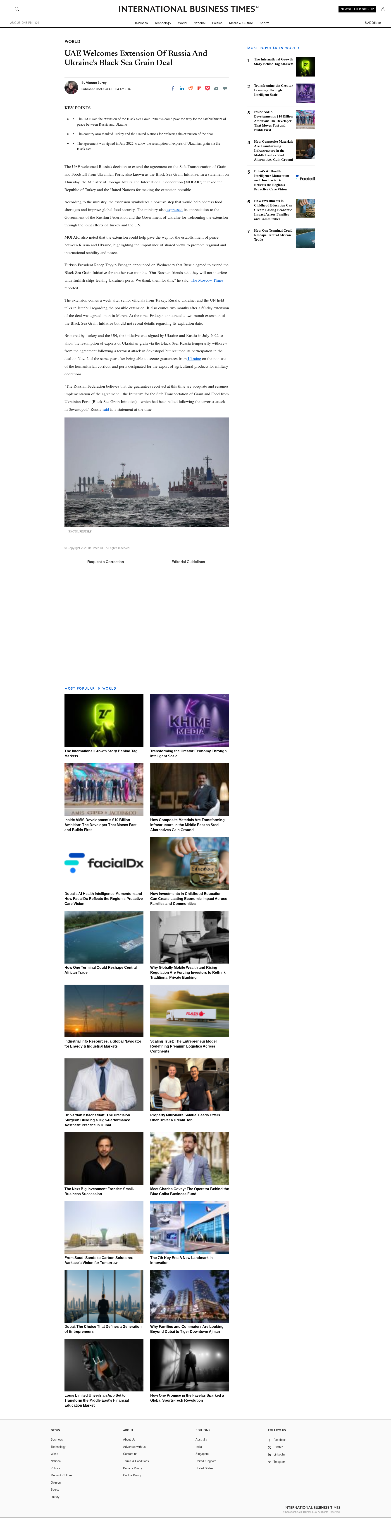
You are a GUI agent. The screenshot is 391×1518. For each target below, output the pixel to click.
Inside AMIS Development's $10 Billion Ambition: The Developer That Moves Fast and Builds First (100, 825)
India (199, 1446)
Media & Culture (241, 23)
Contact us (130, 1454)
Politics (217, 23)
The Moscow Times (206, 280)
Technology (163, 23)
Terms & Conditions (136, 1461)
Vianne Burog (96, 83)
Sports (264, 23)
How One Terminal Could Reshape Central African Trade (273, 235)
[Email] (216, 88)
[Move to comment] (225, 88)
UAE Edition (373, 23)
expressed (174, 209)
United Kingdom (206, 1461)
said (105, 409)
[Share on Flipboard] (199, 88)
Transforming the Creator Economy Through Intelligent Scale (273, 90)
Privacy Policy (132, 1468)
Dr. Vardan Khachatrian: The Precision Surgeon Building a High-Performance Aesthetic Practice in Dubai (97, 1120)
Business (141, 23)
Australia (201, 1439)
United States (204, 1468)
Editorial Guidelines (188, 562)
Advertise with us (134, 1446)
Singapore (202, 1454)
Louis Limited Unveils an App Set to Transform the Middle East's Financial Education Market (96, 1400)
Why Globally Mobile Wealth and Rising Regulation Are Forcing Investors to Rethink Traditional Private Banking (188, 972)
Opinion (56, 1482)
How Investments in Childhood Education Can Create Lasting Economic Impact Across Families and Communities (188, 899)
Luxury (55, 1497)
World (182, 23)
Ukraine (194, 358)
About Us (129, 1439)
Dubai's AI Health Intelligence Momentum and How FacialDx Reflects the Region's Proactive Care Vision (103, 899)
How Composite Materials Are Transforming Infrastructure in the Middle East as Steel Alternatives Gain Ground (187, 825)
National (199, 23)
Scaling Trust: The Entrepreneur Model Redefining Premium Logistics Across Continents (183, 1046)
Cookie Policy (132, 1475)
